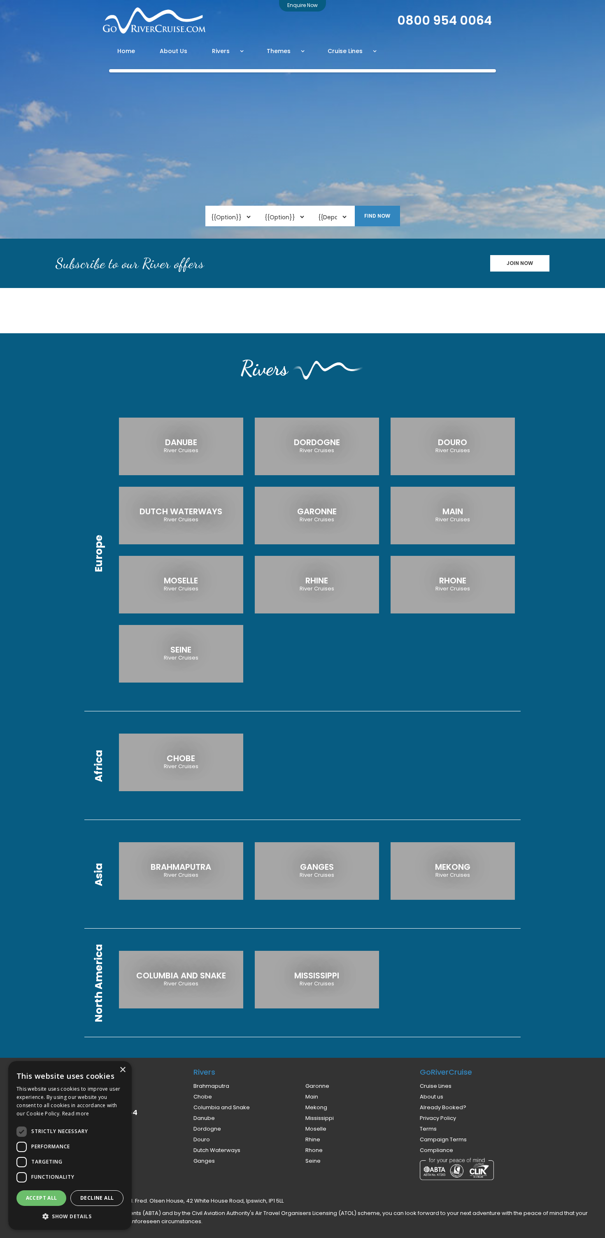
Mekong (316, 1107)
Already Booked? (443, 1107)
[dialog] (70, 1145)
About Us (173, 51)
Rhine (312, 1139)
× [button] (122, 1070)
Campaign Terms (443, 1139)
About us (431, 1097)
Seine (313, 1161)
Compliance (436, 1150)
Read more (75, 1113)
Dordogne (207, 1129)
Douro (201, 1139)
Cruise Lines (435, 1086)
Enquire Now (302, 5)
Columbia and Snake (221, 1107)
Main (311, 1097)
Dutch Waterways (216, 1150)
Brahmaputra (211, 1086)
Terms (428, 1129)
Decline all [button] (97, 1197)
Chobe (202, 1097)
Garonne (317, 1086)
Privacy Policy (438, 1118)
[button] (228, 51)
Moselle (315, 1129)
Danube (204, 1118)
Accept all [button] (41, 1197)
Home (126, 51)
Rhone (314, 1150)
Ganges (204, 1161)
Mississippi (319, 1118)
